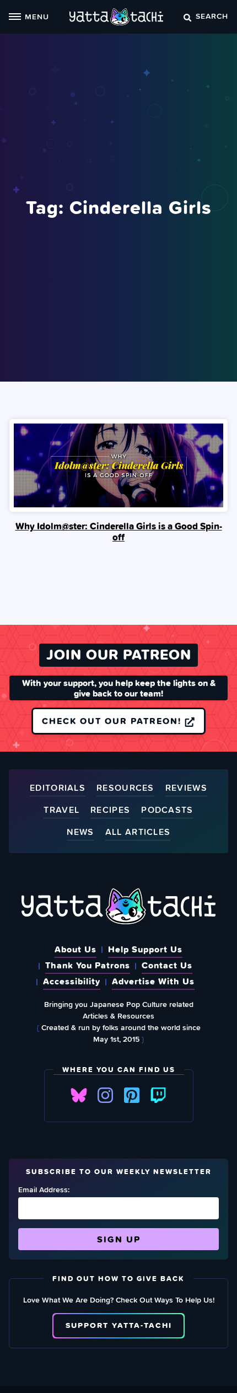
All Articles (138, 832)
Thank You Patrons (87, 965)
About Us (75, 949)
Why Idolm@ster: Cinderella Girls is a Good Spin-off (118, 531)
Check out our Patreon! (113, 720)
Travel (61, 810)
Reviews (186, 788)
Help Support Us (145, 949)
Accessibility (71, 981)
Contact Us (167, 965)
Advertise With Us (153, 981)
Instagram (105, 1095)
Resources (125, 788)
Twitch (158, 1095)
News (80, 832)
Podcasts (167, 810)
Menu (37, 16)
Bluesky (79, 1095)
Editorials (57, 788)
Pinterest (132, 1095)
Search (212, 16)
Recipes (110, 810)
